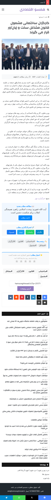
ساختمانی (42, 271)
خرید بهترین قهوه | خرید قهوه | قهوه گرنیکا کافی (33, 470)
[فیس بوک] (44, 297)
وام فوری (46, 478)
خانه (46, 17)
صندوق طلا (45, 474)
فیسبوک (11, 232)
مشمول (43, 276)
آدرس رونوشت (25, 289)
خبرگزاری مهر (40, 198)
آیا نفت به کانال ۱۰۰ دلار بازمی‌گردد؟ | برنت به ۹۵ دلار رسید (25, 2)
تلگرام (39, 232)
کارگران (20, 271)
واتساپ (30, 232)
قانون (31, 271)
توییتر (21, 232)
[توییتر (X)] (39, 297)
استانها (41, 17)
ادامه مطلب (25, 218)
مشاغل (8, 271)
